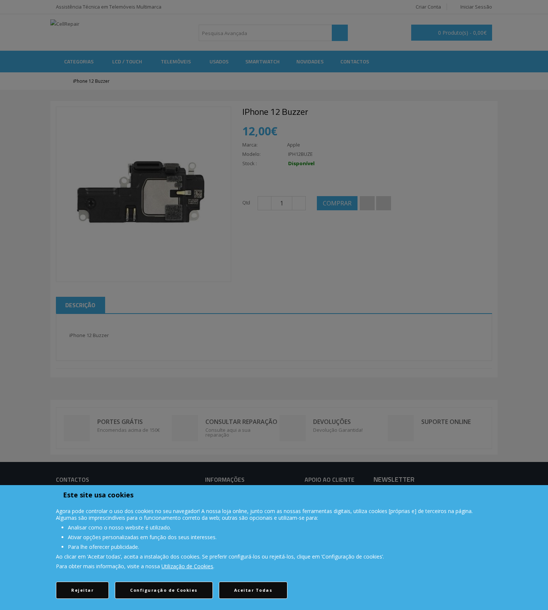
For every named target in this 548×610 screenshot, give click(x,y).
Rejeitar (82, 590)
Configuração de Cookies (164, 590)
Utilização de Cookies (187, 566)
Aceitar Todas (253, 590)
